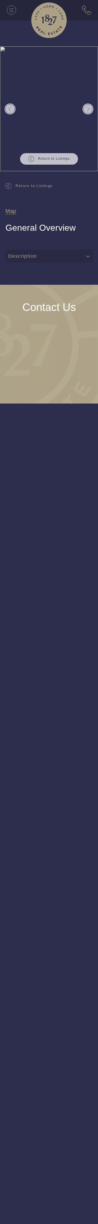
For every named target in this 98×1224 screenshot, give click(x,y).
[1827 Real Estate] (49, 20)
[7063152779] (86, 10)
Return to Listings (35, 185)
